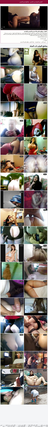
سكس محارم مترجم (39, 426)
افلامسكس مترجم (21, 426)
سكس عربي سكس (44, 425)
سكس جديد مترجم (11, 426)
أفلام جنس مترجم (21, 425)
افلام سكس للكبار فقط (32, 425)
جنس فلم (30, 426)
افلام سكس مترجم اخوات (10, 425)
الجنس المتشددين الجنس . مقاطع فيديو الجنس (31, 2)
